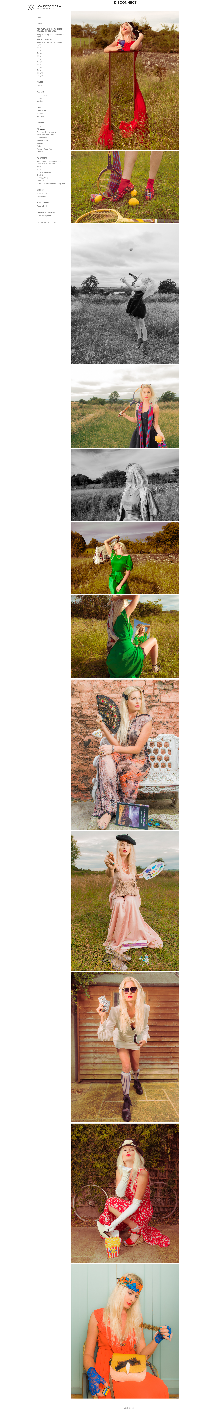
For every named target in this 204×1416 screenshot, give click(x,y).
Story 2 (39, 50)
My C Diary (41, 116)
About (39, 17)
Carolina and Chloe (44, 172)
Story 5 (39, 58)
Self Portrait (41, 110)
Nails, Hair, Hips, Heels (45, 134)
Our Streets (41, 196)
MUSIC (40, 82)
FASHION (41, 122)
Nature (40, 91)
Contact (40, 23)
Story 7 (39, 64)
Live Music (41, 85)
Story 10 (40, 73)
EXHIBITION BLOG (44, 39)
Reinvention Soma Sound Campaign (51, 183)
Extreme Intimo (42, 140)
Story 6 (39, 61)
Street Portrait (42, 193)
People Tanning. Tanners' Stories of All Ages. (50, 30)
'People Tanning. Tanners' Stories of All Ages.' (52, 35)
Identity (39, 113)
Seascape (41, 98)
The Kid (40, 175)
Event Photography (47, 212)
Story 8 (39, 67)
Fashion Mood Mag (44, 149)
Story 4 (39, 56)
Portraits (40, 151)
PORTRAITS (42, 158)
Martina (40, 143)
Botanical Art (42, 95)
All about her (42, 137)
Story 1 (39, 47)
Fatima (39, 146)
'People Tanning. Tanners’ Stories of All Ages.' (52, 43)
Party (39, 126)
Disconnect (41, 129)
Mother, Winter (42, 178)
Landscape (41, 101)
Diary (39, 107)
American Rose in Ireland (46, 132)
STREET (40, 190)
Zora (39, 169)
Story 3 (39, 53)
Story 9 (39, 70)
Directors (40, 180)
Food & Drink (43, 202)
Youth (39, 166)
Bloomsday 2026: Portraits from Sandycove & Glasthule (49, 162)
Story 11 (40, 75)
